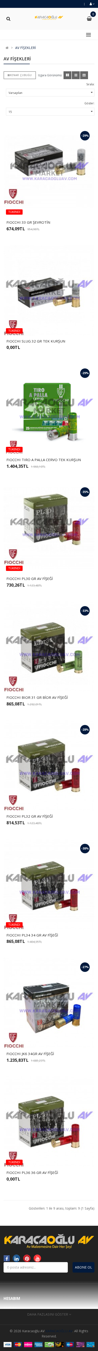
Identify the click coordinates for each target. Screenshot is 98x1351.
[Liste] (76, 75)
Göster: (89, 103)
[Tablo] (67, 75)
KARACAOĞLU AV (59, 1331)
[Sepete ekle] (40, 209)
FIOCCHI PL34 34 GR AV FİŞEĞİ (32, 935)
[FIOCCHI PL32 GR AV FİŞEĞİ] (49, 765)
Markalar (10, 1308)
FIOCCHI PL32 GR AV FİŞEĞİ (29, 816)
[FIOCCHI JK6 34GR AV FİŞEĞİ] (49, 1003)
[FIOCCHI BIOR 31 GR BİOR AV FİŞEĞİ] (49, 646)
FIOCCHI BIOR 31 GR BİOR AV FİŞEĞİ (37, 697)
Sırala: (90, 84)
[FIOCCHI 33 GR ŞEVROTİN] (49, 171)
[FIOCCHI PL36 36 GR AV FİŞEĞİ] (49, 1121)
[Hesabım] (91, 4)
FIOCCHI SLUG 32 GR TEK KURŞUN (35, 341)
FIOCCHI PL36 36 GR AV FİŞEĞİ (32, 1172)
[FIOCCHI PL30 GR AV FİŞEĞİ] (49, 527)
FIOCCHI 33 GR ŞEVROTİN (28, 222)
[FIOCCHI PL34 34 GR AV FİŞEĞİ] (49, 884)
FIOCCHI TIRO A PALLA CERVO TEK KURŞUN (43, 459)
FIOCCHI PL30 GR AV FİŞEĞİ (29, 578)
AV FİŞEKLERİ (25, 47)
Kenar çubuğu (21, 75)
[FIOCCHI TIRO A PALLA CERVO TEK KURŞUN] (49, 409)
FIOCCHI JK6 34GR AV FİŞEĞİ (30, 1053)
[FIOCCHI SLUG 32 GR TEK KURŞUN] (49, 290)
